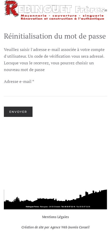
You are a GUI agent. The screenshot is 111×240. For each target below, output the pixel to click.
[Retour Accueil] (54, 10)
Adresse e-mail (19, 81)
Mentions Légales (55, 217)
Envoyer (18, 112)
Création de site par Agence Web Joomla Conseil (55, 227)
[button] (106, 10)
